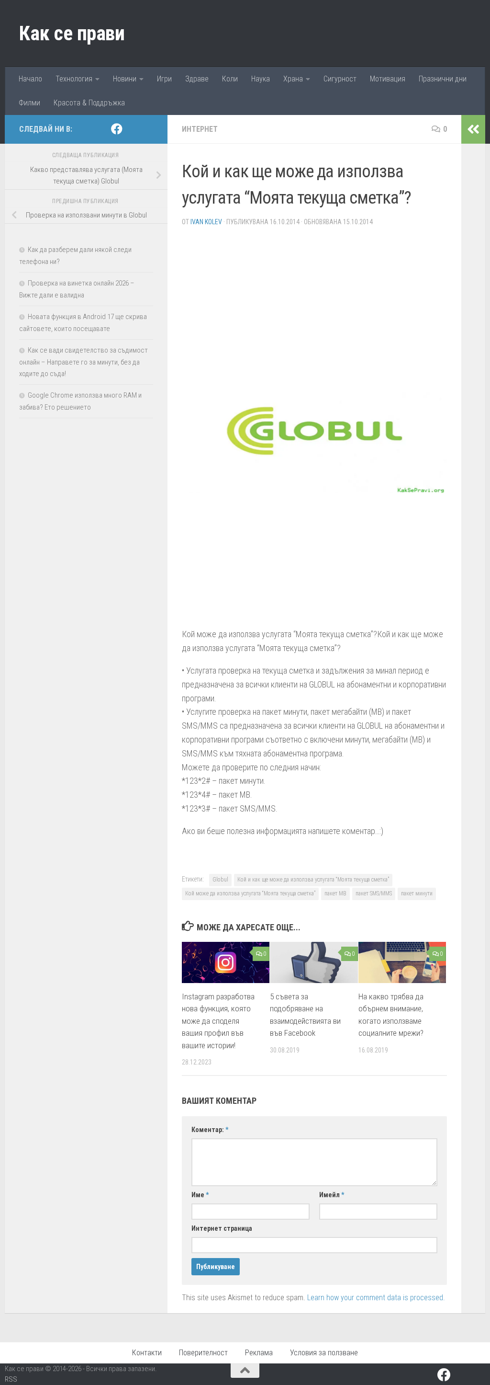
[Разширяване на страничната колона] (473, 129)
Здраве (197, 78)
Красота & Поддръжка (89, 102)
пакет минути (417, 893)
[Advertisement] (314, 301)
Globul (220, 879)
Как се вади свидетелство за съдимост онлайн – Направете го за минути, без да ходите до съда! (83, 362)
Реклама (259, 1352)
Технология (74, 78)
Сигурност (339, 78)
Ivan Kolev (206, 222)
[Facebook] (116, 129)
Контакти (147, 1352)
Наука (260, 78)
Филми (29, 102)
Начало (30, 78)
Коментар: (209, 1129)
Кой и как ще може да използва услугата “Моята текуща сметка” (313, 879)
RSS (11, 1379)
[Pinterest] (132, 129)
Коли (230, 78)
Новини (124, 78)
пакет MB (335, 893)
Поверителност (203, 1352)
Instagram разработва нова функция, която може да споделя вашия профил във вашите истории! (218, 1021)
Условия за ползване (324, 1352)
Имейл (331, 1195)
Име (200, 1195)
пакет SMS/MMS (374, 893)
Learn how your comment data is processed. (376, 1297)
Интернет (200, 129)
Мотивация (387, 78)
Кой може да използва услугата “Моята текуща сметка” (250, 893)
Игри (164, 78)
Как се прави (71, 33)
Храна (293, 78)
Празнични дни (443, 78)
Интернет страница (221, 1228)
